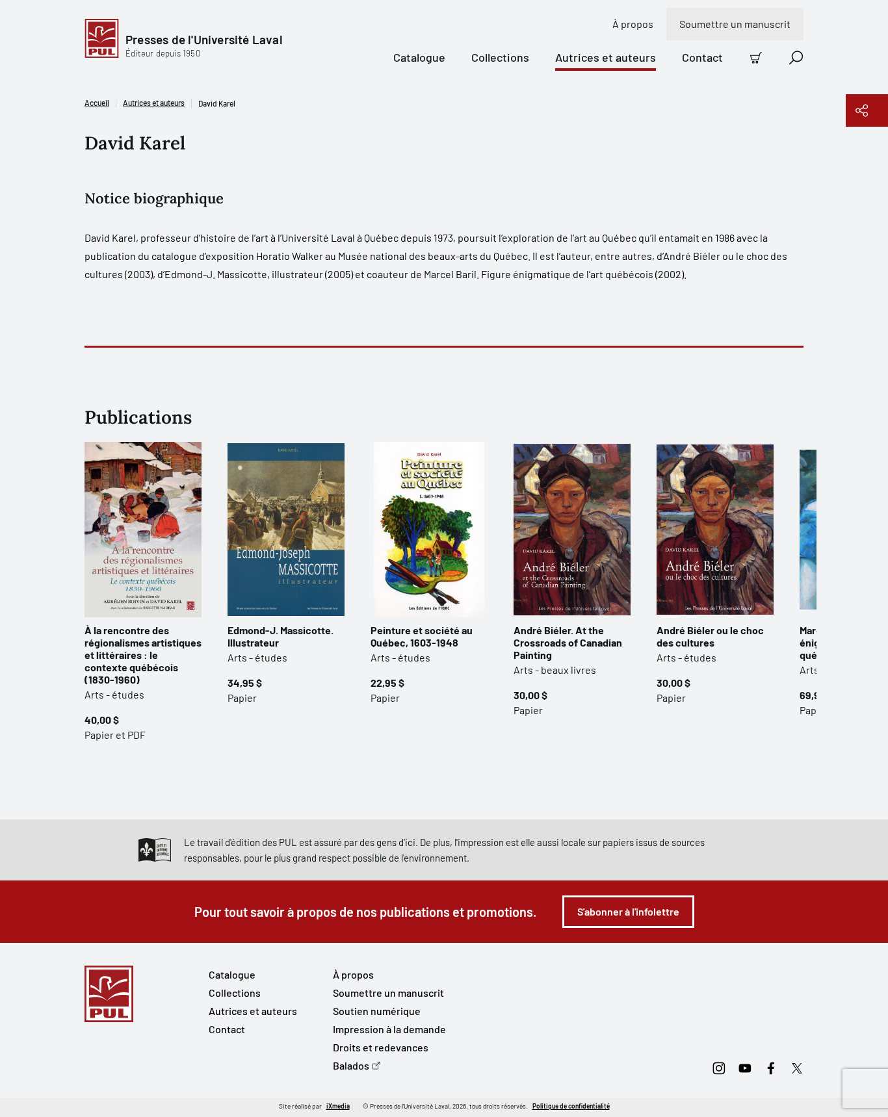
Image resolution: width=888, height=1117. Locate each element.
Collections (500, 57)
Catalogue (419, 57)
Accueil (97, 102)
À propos (632, 24)
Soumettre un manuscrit (734, 24)
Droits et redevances (380, 1047)
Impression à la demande (389, 1029)
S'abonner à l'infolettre (628, 911)
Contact (702, 57)
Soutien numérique (377, 1011)
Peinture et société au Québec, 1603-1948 (422, 636)
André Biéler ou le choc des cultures (710, 636)
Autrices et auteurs (605, 57)
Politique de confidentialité (571, 1106)
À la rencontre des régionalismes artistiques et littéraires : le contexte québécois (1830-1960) (143, 655)
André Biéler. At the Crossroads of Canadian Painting (568, 642)
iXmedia (338, 1106)
